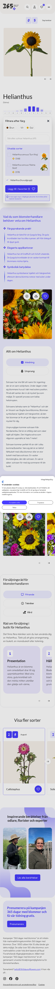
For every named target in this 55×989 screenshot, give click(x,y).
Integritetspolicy (47, 479)
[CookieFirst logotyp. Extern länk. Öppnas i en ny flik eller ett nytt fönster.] (3, 482)
